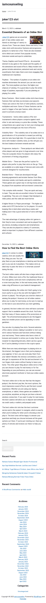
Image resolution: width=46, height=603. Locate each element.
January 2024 (23, 535)
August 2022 (23, 573)
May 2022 (23, 579)
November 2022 (23, 566)
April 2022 (23, 581)
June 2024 (23, 524)
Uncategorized (23, 591)
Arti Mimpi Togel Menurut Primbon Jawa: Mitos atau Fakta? (23, 469)
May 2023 (23, 553)
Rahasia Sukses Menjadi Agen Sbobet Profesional (19, 462)
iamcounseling (19, 596)
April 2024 (23, 529)
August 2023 (23, 546)
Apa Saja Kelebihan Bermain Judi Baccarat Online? (19, 465)
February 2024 (23, 533)
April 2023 (23, 555)
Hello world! (27, 489)
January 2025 (23, 509)
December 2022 (23, 564)
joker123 (5, 253)
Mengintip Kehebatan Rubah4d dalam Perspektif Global (21, 473)
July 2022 (23, 575)
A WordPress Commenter (11, 489)
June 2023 (23, 551)
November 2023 (23, 540)
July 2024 (23, 522)
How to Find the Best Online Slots (20, 248)
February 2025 (23, 507)
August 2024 (23, 520)
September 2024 (23, 518)
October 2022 (23, 568)
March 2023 (23, 557)
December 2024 (23, 511)
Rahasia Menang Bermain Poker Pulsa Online (17, 477)
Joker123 (5, 37)
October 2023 (23, 542)
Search (4, 440)
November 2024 (23, 513)
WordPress (38, 596)
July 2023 (23, 548)
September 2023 (23, 544)
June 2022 (23, 577)
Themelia (23, 599)
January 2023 (23, 562)
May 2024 (23, 526)
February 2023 (23, 559)
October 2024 (23, 516)
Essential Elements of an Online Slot (22, 32)
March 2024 (23, 531)
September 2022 (23, 570)
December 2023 (23, 537)
